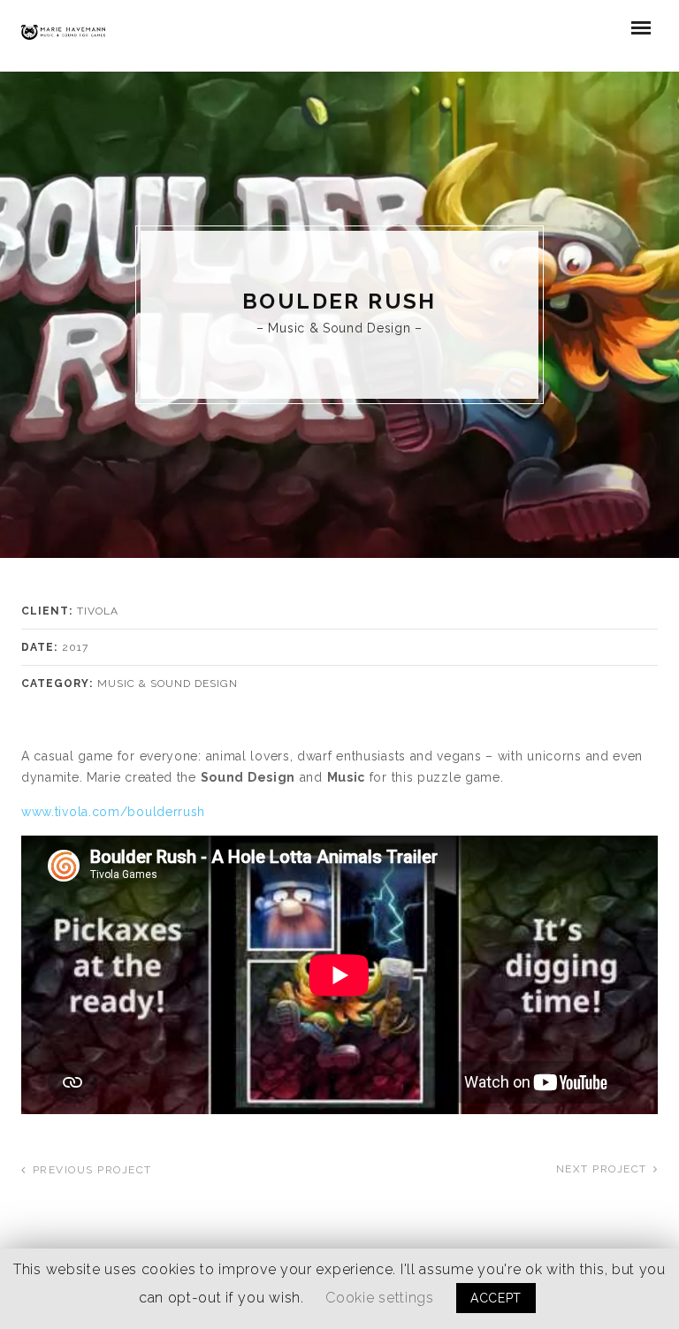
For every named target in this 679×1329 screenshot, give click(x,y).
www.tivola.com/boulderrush (113, 812)
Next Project (601, 1169)
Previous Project (92, 1170)
